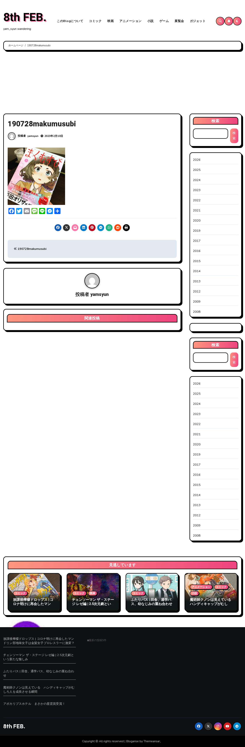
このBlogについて (70, 21)
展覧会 (179, 21)
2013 (197, 281)
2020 (197, 220)
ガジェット (198, 21)
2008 (197, 312)
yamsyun (32, 136)
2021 (197, 210)
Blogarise (132, 741)
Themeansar (152, 741)
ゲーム (164, 21)
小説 (150, 21)
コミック (95, 21)
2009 (197, 302)
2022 (197, 200)
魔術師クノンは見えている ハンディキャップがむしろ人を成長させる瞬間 (212, 604)
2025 (197, 170)
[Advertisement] (122, 83)
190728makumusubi (31, 249)
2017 (197, 241)
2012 (197, 291)
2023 (197, 190)
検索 (216, 120)
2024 (197, 180)
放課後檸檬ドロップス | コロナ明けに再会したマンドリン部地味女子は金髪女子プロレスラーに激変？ (33, 606)
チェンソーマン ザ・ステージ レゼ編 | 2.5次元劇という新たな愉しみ (93, 604)
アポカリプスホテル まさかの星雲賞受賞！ (34, 704)
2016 (197, 251)
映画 (110, 21)
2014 (197, 271)
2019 (197, 231)
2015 (197, 261)
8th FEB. (25, 17)
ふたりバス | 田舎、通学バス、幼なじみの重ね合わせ (151, 602)
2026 (197, 160)
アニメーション (130, 21)
